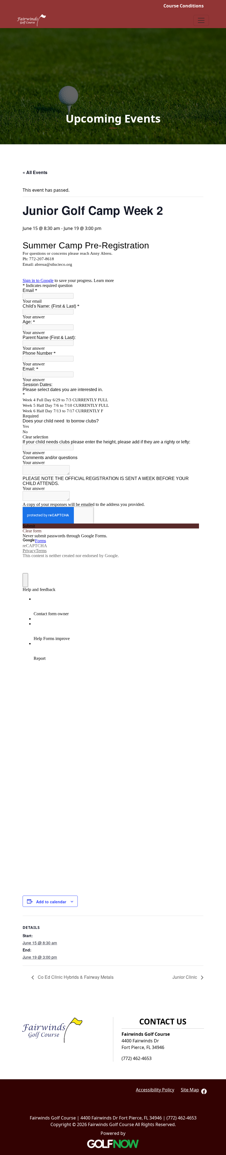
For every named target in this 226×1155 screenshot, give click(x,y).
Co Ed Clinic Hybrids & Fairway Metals (75, 977)
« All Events (35, 172)
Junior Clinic (185, 977)
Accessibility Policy (155, 1090)
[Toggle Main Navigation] (201, 20)
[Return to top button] (219, 993)
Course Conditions (183, 6)
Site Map (190, 1090)
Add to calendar (51, 901)
